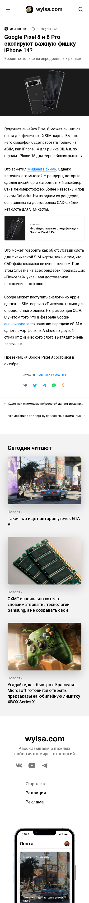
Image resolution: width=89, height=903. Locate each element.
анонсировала (16, 324)
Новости (35, 224)
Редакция (36, 792)
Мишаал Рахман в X (52, 375)
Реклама (35, 801)
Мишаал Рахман (41, 169)
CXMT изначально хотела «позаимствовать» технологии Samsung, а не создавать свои (39, 604)
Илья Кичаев (19, 29)
